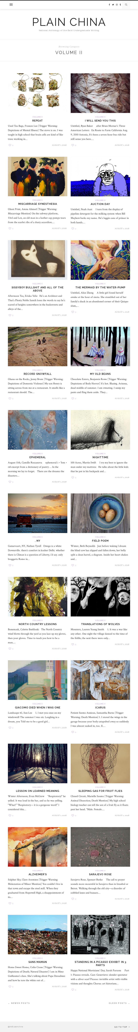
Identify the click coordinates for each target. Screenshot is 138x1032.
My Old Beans (100, 373)
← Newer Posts (19, 1003)
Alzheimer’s (38, 874)
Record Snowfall (38, 373)
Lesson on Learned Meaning (37, 791)
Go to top (121, 1027)
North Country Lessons (38, 624)
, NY (37, 540)
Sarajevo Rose (100, 874)
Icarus (100, 707)
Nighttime (100, 457)
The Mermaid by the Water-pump (100, 287)
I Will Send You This (100, 120)
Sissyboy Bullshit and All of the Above (38, 289)
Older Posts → (119, 1003)
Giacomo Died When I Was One (37, 707)
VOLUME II (37, 117)
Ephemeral (37, 457)
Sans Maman (37, 962)
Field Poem (100, 540)
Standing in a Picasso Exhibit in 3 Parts (100, 964)
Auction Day (100, 204)
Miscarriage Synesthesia (37, 203)
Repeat (37, 120)
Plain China (69, 22)
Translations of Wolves (100, 624)
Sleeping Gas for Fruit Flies (100, 791)
